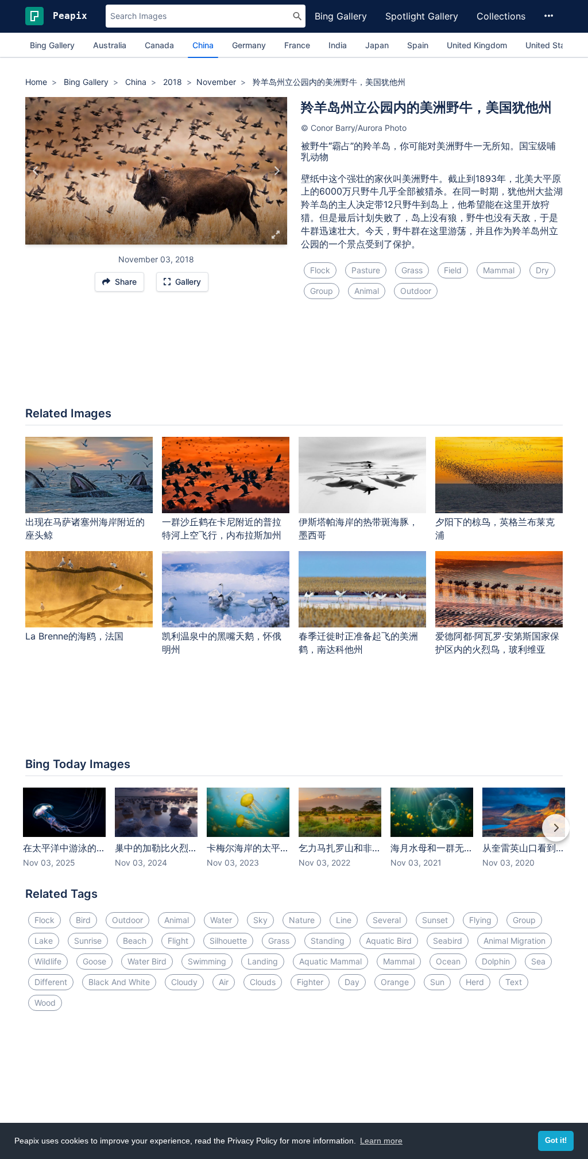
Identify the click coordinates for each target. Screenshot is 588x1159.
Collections (501, 16)
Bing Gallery (341, 16)
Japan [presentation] (377, 45)
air (224, 982)
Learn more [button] (381, 1140)
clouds (263, 982)
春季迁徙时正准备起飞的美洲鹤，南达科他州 (358, 642)
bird (83, 920)
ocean (448, 961)
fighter (310, 982)
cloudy (184, 982)
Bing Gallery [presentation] (52, 45)
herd (475, 982)
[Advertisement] (294, 359)
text (513, 982)
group (321, 291)
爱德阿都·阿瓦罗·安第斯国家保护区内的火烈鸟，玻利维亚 (497, 642)
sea (538, 961)
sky (260, 920)
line (343, 920)
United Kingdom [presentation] (477, 45)
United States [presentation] (551, 45)
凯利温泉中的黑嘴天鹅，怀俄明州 (221, 642)
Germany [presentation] (249, 45)
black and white (119, 982)
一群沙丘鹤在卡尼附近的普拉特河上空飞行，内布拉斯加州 (221, 528)
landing (262, 961)
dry (542, 270)
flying (480, 920)
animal (366, 291)
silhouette (228, 940)
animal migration (514, 940)
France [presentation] (297, 45)
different (50, 982)
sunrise (88, 940)
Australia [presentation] (109, 45)
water (221, 920)
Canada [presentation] (159, 45)
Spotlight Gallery (421, 16)
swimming (207, 961)
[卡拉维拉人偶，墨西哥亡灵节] (36, 170)
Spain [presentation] (417, 45)
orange (395, 982)
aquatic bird (389, 940)
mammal (498, 270)
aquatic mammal (330, 961)
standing (328, 940)
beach (134, 940)
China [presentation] (203, 45)
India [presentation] (337, 45)
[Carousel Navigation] (294, 836)
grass (412, 270)
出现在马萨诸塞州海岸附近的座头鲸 (85, 528)
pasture (365, 270)
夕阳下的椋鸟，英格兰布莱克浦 (495, 528)
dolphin (496, 961)
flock (320, 270)
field (453, 270)
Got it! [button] (556, 1141)
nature (302, 920)
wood (45, 1002)
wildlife (47, 961)
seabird (447, 940)
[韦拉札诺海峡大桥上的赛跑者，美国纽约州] (276, 170)
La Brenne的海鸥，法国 (74, 636)
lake (43, 940)
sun (437, 982)
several (387, 920)
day (352, 982)
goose (94, 961)
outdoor (415, 291)
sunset (435, 920)
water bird (147, 961)
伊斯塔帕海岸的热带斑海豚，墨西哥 (358, 528)
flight (178, 940)
